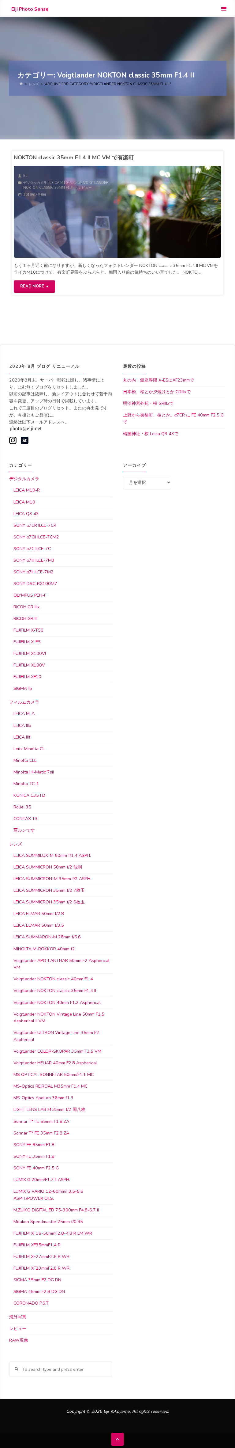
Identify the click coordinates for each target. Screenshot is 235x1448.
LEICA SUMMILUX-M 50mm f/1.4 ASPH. (52, 855)
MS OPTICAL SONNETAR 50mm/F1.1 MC (53, 1074)
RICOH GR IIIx (26, 607)
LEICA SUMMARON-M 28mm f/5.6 (47, 937)
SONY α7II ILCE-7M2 (33, 572)
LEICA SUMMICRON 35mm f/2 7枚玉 (49, 890)
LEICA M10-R (26, 490)
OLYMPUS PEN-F (29, 595)
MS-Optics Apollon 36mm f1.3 (43, 1098)
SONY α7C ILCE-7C (32, 549)
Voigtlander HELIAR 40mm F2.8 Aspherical (55, 1063)
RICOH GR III (25, 618)
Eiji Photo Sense (30, 9)
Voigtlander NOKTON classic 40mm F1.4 (53, 979)
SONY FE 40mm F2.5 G (36, 1168)
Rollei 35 (22, 807)
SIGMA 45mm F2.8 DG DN (39, 1291)
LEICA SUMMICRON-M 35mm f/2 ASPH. (52, 879)
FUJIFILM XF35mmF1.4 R (37, 1245)
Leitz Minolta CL (29, 749)
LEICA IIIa (22, 725)
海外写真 (17, 1317)
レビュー (85, 187)
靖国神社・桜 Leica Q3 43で (150, 434)
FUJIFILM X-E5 (27, 642)
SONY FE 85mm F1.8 (33, 1145)
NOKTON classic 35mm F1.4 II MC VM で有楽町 (74, 157)
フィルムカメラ (24, 702)
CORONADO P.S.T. (31, 1303)
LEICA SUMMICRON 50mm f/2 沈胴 (47, 867)
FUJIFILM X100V (29, 665)
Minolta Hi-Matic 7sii (33, 772)
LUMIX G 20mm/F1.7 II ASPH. (41, 1180)
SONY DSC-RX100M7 (35, 584)
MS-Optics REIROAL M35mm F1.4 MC (50, 1086)
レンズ (34, 84)
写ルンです (24, 830)
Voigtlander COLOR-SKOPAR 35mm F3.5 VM (57, 1051)
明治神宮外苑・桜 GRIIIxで (148, 403)
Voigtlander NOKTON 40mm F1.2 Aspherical (57, 1002)
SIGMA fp (22, 688)
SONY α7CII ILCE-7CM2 (36, 537)
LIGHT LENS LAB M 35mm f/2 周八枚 (49, 1109)
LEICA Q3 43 (26, 514)
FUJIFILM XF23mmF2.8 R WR (41, 1268)
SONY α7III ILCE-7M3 (33, 560)
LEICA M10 (59, 182)
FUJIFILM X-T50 (28, 630)
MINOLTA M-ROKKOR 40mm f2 (44, 949)
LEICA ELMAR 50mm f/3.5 (38, 925)
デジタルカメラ (35, 182)
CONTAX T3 (25, 819)
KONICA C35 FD (29, 795)
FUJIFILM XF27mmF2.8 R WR (41, 1257)
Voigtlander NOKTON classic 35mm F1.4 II (66, 185)
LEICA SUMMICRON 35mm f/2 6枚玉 (49, 902)
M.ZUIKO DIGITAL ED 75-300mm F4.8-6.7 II (56, 1210)
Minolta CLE (25, 760)
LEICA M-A (24, 713)
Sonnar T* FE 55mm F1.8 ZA (41, 1121)
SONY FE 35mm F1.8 (33, 1156)
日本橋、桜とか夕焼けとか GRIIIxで (157, 392)
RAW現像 (18, 1340)
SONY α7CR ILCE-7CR (34, 525)
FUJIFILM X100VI (29, 653)
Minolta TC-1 (26, 784)
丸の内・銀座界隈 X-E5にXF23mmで (158, 380)
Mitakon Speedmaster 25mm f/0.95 (48, 1222)
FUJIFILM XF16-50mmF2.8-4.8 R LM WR (52, 1233)
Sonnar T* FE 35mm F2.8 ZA (41, 1133)
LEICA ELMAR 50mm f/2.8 (38, 914)
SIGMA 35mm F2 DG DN (37, 1280)
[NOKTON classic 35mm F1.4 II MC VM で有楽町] (169, 212)
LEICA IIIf (21, 737)
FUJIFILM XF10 (27, 677)
